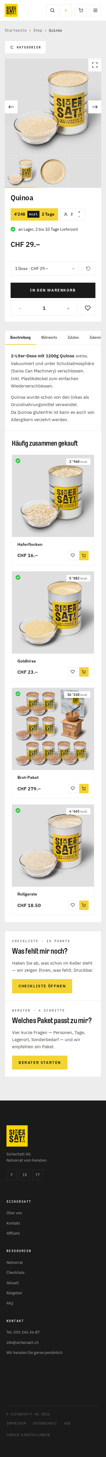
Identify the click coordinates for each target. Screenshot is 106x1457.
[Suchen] (52, 10)
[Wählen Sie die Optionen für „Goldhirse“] (84, 672)
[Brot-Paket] (53, 729)
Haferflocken (29, 544)
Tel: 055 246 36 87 (23, 1332)
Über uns (14, 1212)
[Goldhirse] (53, 613)
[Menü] (95, 10)
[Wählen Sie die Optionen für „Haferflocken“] (84, 555)
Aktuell (12, 1282)
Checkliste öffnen (42, 986)
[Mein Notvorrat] (66, 10)
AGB (67, 1423)
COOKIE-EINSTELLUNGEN (28, 1435)
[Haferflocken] (53, 496)
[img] (18, 460)
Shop (37, 30)
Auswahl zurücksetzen (88, 268)
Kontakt (13, 1223)
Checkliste (15, 1272)
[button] (84, 788)
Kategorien (29, 47)
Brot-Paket (28, 777)
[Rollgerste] (53, 846)
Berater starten (40, 1062)
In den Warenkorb (53, 290)
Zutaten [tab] (73, 337)
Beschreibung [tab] (20, 337)
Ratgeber (14, 1292)
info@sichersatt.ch (22, 1342)
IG (24, 1174)
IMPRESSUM (16, 1423)
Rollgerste (27, 894)
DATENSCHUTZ (45, 1423)
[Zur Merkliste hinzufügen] (87, 308)
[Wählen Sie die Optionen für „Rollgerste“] (84, 905)
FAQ (9, 1303)
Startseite (15, 30)
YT (37, 1174)
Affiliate (13, 1233)
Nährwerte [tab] (49, 337)
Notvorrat (14, 1262)
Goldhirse (26, 661)
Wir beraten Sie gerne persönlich (34, 1352)
